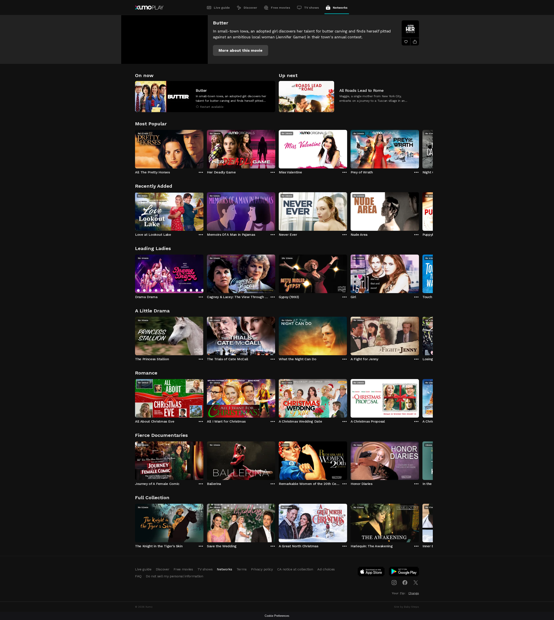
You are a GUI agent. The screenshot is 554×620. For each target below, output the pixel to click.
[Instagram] (394, 582)
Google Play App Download (404, 572)
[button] (240, 50)
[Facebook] (405, 582)
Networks (340, 7)
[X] (415, 582)
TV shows (311, 7)
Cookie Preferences (277, 615)
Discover (250, 7)
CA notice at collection (295, 569)
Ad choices (326, 569)
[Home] (149, 8)
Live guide (222, 7)
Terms (242, 569)
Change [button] (413, 593)
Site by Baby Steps (406, 606)
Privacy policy (262, 569)
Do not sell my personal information (174, 576)
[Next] (419, 148)
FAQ (138, 576)
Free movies (280, 7)
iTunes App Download (371, 572)
